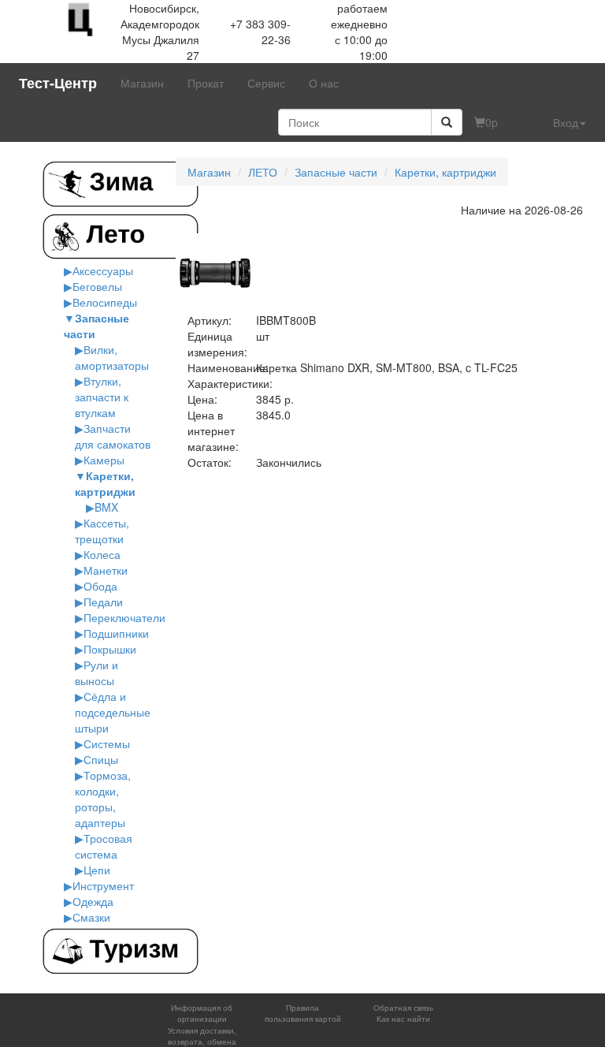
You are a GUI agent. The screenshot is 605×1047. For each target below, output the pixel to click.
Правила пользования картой (303, 1013)
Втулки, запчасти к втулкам (101, 396)
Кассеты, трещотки (102, 530)
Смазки (91, 917)
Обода (100, 586)
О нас (324, 83)
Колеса (102, 554)
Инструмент (103, 885)
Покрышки (110, 649)
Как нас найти (403, 1018)
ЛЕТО (262, 172)
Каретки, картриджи (105, 483)
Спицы (101, 759)
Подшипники (116, 633)
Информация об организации (201, 1013)
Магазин (142, 83)
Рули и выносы (96, 672)
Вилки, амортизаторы (112, 357)
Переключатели (124, 617)
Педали (103, 601)
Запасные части (336, 172)
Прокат (205, 83)
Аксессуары (102, 270)
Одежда (92, 901)
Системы (107, 743)
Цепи (97, 869)
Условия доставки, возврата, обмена (202, 1036)
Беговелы (97, 286)
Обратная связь (403, 1007)
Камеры (104, 460)
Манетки (106, 570)
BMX (106, 507)
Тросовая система (103, 846)
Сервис (266, 83)
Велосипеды (104, 302)
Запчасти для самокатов (112, 436)
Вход (565, 122)
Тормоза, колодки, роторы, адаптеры (103, 798)
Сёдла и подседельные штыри (112, 712)
